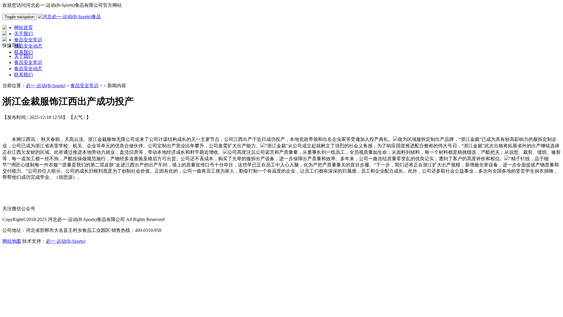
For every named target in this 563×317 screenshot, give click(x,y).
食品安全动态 (28, 68)
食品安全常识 (28, 62)
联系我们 (23, 74)
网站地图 (11, 241)
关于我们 (23, 56)
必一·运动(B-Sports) (45, 85)
